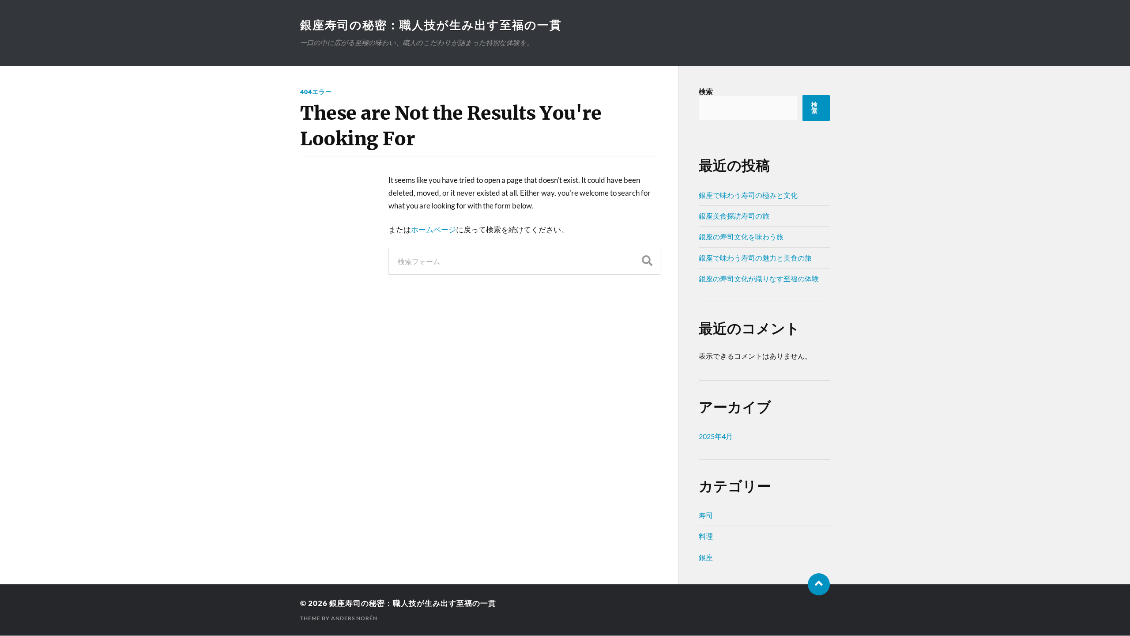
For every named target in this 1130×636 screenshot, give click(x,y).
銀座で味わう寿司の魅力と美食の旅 (755, 258)
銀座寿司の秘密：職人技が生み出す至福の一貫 (431, 24)
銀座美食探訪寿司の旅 (734, 216)
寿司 (706, 515)
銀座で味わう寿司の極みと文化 (748, 195)
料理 (706, 536)
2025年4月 (716, 436)
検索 (706, 91)
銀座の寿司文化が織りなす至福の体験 (759, 278)
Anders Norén (354, 618)
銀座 (706, 557)
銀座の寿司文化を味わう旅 (741, 236)
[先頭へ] (819, 584)
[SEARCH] (647, 261)
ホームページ (433, 229)
